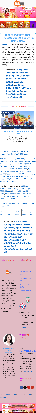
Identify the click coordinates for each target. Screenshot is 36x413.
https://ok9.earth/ (6, 154)
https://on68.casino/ (7, 196)
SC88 (23, 186)
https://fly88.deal (12, 161)
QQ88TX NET (19, 88)
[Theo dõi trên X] (25, 387)
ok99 (30, 227)
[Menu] (3, 3)
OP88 (14, 181)
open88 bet (21, 194)
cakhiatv (22, 79)
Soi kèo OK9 (4, 151)
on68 (7, 194)
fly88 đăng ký (5, 166)
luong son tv (14, 76)
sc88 (13, 199)
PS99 (25, 166)
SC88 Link (9, 189)
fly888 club (28, 164)
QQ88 (9, 88)
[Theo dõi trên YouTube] (32, 387)
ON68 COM (20, 191)
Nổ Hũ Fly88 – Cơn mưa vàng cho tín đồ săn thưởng (18, 132)
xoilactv (12, 79)
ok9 (11, 151)
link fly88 (18, 169)
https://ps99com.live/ (14, 249)
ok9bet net (24, 151)
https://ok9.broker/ (24, 234)
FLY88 (13, 166)
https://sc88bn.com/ (24, 203)
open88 (13, 194)
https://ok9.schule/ (13, 237)
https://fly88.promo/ (24, 179)
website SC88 (5, 181)
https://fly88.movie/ (7, 176)
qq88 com (20, 85)
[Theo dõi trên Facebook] (21, 387)
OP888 (7, 191)
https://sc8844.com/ (7, 203)
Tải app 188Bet (26, 291)
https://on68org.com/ (8, 206)
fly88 (30, 169)
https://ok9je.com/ (21, 154)
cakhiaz (21, 164)
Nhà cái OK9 (9, 234)
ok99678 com (10, 243)
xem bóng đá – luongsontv (10, 159)
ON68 (13, 191)
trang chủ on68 (2, 212)
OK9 (24, 240)
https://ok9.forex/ (22, 224)
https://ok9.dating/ (12, 240)
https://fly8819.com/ (23, 176)
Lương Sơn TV (24, 161)
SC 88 (2, 174)
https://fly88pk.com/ (8, 179)
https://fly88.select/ (18, 227)
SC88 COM (14, 171)
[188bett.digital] (19, 3)
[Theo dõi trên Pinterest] (28, 387)
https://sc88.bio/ (28, 174)
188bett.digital (7, 280)
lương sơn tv (22, 69)
